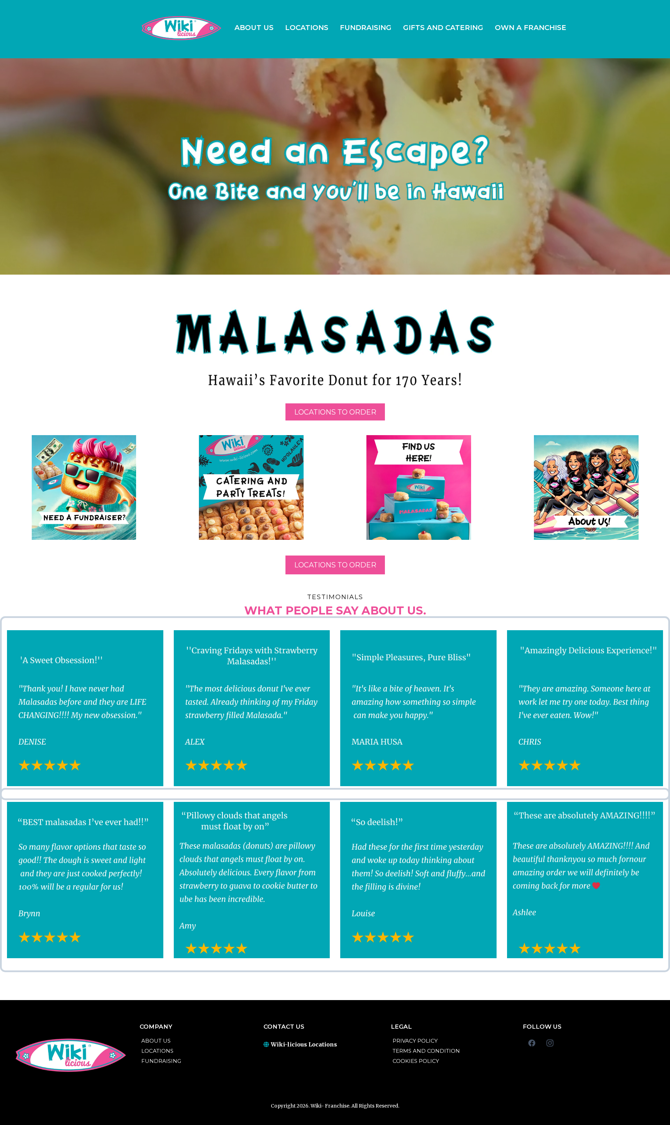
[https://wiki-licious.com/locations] (418, 487)
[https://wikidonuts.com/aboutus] (586, 487)
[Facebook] (532, 1043)
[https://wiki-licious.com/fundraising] (83, 487)
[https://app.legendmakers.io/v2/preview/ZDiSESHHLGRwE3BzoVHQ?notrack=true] (180, 27)
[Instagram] (550, 1043)
